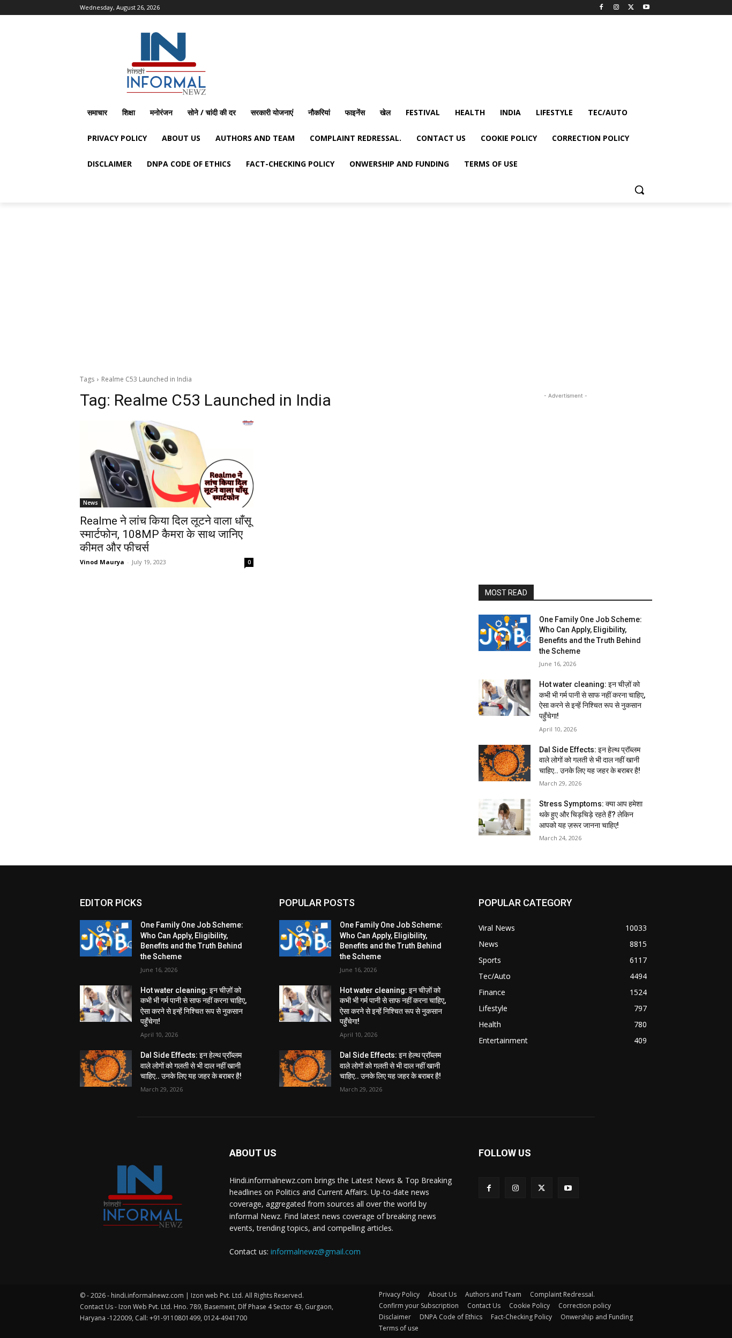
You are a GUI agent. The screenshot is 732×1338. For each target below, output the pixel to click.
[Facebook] (601, 8)
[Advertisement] (446, 61)
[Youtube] (646, 8)
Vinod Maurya (102, 562)
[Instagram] (616, 8)
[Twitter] (631, 8)
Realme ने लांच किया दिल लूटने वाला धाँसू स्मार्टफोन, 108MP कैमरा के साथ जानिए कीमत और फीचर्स (165, 534)
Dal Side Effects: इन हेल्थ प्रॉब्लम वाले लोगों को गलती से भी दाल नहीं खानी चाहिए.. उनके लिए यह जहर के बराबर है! (589, 760)
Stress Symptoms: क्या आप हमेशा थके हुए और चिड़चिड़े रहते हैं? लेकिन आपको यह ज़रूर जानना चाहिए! (591, 814)
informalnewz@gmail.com (316, 1251)
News (90, 502)
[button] (639, 190)
